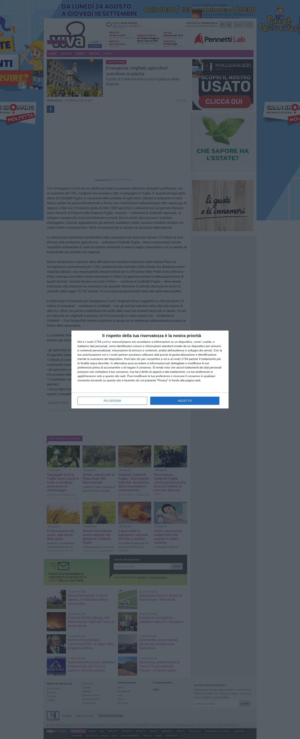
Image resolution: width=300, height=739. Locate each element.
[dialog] (150, 369)
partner (106, 341)
